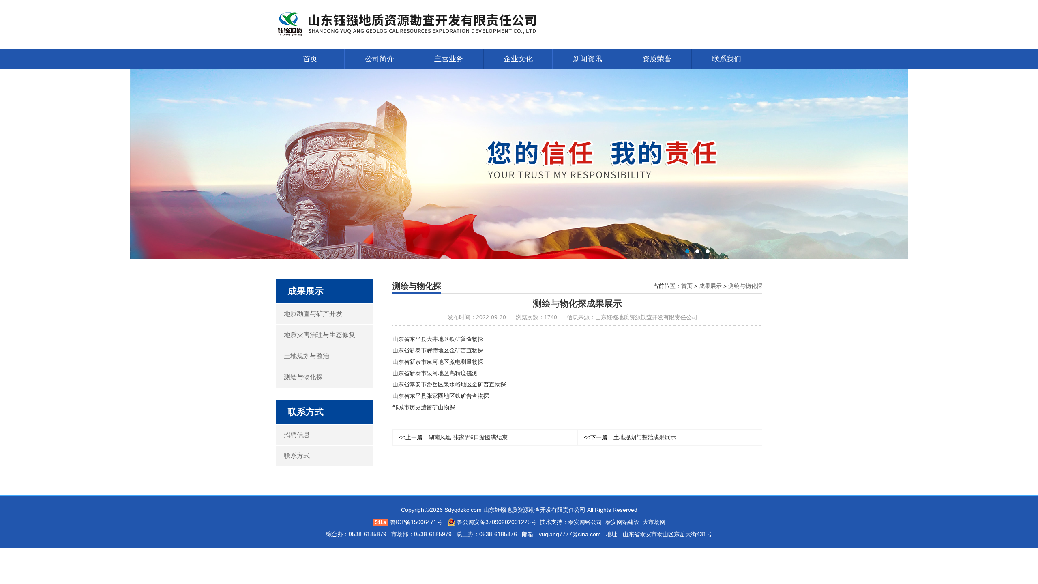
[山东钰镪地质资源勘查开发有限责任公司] (418, 24)
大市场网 (654, 522)
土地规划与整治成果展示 (630, 437)
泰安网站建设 (622, 522)
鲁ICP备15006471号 (416, 522)
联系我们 (726, 59)
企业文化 (518, 59)
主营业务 (448, 59)
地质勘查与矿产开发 (313, 313)
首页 (310, 59)
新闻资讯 (587, 59)
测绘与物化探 (303, 377)
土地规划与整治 (306, 355)
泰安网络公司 (585, 522)
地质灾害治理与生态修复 (319, 334)
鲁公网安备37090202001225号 (495, 522)
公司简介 (379, 59)
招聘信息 (297, 434)
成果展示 (710, 286)
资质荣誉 (656, 59)
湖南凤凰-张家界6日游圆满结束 (453, 437)
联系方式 (297, 455)
